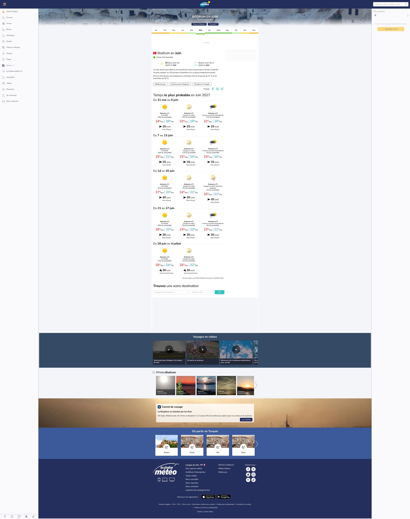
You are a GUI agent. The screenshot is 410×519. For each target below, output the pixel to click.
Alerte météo (191, 475)
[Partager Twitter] (217, 89)
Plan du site (186, 504)
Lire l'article (246, 419)
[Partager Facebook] (212, 89)
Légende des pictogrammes (198, 490)
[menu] (5, 4)
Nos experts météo (194, 468)
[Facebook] (248, 469)
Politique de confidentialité (225, 504)
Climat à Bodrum (199, 24)
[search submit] (406, 4)
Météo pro (222, 472)
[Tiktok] (253, 480)
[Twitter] (253, 469)
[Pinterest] (248, 480)
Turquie (159, 9)
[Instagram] (253, 474)
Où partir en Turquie (202, 84)
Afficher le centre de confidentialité (205, 508)
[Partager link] (222, 89)
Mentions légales (164, 504)
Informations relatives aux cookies (203, 504)
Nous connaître (192, 479)
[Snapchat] (248, 474)
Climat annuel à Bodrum (180, 84)
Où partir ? (213, 24)
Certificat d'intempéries (195, 472)
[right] (256, 350)
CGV (178, 504)
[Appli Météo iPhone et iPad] (208, 497)
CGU (173, 504)
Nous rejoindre (192, 483)
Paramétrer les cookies (243, 504)
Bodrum (164, 9)
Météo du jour (160, 84)
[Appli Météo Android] (224, 497)
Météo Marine (224, 468)
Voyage (154, 9)
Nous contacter (192, 486)
